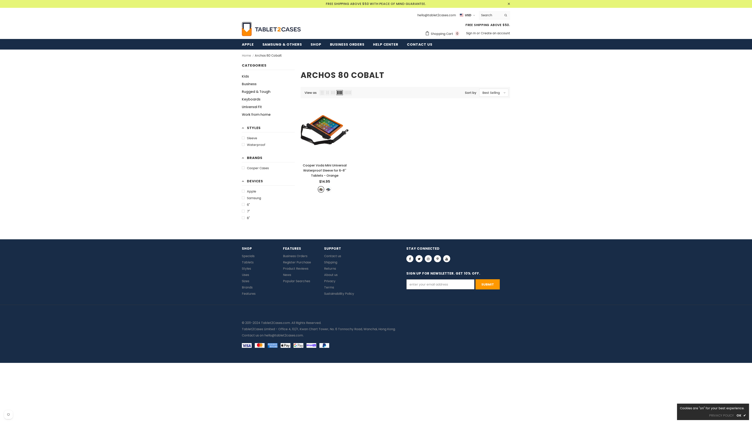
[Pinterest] (437, 258)
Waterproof (256, 145)
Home (246, 55)
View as (311, 92)
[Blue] (328, 189)
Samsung (254, 198)
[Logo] (271, 29)
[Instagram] (428, 258)
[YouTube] (446, 258)
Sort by (470, 92)
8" (248, 218)
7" (248, 211)
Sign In (471, 33)
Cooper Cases (258, 168)
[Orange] (321, 189)
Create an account (495, 33)
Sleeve (252, 138)
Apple (251, 191)
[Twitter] (419, 258)
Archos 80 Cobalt (268, 55)
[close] (509, 4)
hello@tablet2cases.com (283, 335)
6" (248, 204)
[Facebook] (409, 258)
